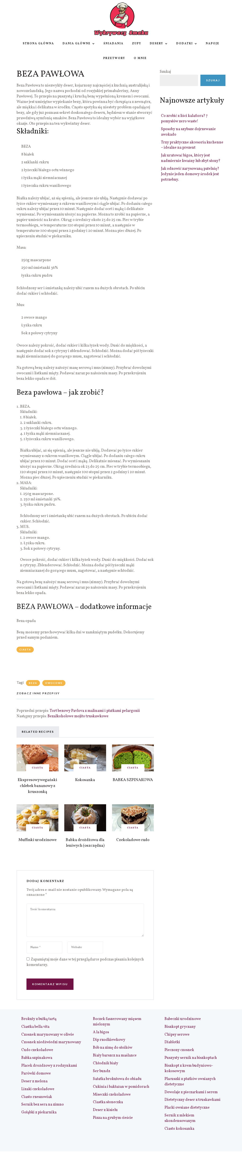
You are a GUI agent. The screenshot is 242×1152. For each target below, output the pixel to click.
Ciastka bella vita (35, 1026)
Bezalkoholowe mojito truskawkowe (78, 716)
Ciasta (25, 649)
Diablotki (172, 1042)
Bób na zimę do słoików (112, 1047)
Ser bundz (101, 1071)
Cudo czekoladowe (37, 1050)
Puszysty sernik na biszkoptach (190, 1058)
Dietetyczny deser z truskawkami (192, 1099)
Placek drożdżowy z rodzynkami (49, 1065)
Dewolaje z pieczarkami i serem (191, 1092)
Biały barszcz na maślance (115, 1055)
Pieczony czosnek (179, 1050)
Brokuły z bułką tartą (38, 1019)
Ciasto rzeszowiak (36, 1097)
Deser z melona (34, 1081)
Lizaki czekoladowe (37, 1089)
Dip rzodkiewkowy (109, 1039)
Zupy (136, 44)
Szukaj (165, 71)
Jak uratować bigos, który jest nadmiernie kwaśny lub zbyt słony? (190, 158)
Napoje (212, 44)
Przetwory (114, 58)
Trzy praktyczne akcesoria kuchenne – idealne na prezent (192, 145)
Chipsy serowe (177, 1034)
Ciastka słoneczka (108, 1102)
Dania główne (77, 44)
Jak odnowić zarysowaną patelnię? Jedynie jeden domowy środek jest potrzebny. (190, 174)
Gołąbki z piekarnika (38, 1112)
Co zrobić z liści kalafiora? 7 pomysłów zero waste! (184, 118)
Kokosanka (85, 780)
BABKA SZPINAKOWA (133, 780)
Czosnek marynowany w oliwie (47, 1034)
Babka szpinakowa (36, 1058)
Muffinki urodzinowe (37, 840)
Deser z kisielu (105, 1110)
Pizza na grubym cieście (113, 1117)
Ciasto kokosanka (179, 1128)
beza (33, 682)
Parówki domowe (36, 1073)
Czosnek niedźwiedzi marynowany (51, 1042)
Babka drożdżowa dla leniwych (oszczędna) (85, 843)
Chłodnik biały (105, 1063)
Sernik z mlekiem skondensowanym (179, 1118)
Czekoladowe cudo (132, 840)
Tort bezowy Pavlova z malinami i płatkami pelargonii (95, 710)
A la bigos (101, 1032)
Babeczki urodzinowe (182, 1019)
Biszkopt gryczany (180, 1026)
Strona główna (38, 44)
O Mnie (140, 58)
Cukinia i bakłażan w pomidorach (121, 1086)
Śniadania (114, 44)
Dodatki (184, 44)
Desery (156, 44)
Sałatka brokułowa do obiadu (117, 1079)
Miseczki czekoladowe (112, 1094)
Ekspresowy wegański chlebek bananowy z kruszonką (37, 785)
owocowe (54, 682)
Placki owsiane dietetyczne (187, 1107)
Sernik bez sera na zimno (42, 1104)
